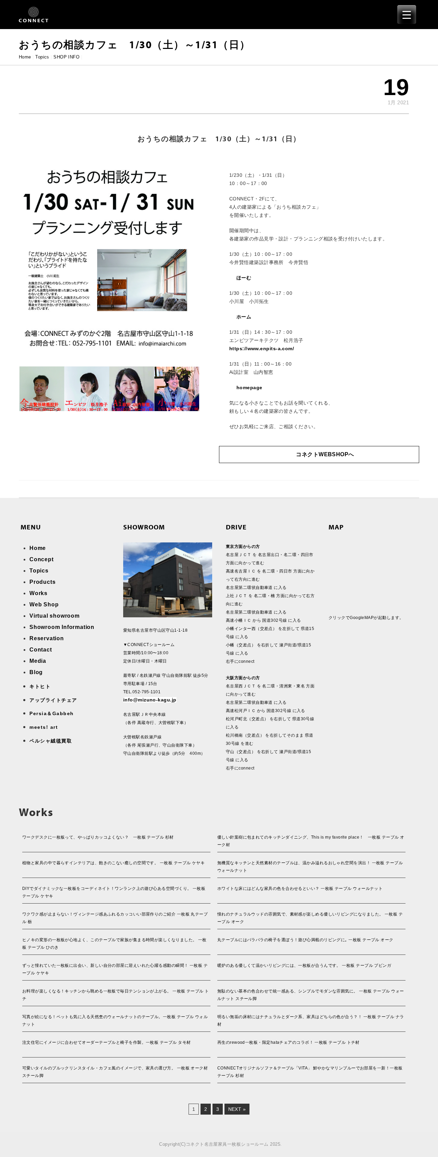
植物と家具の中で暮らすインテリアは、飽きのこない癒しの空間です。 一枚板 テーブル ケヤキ (113, 862)
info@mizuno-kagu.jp (150, 699)
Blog (36, 672)
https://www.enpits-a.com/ (261, 348)
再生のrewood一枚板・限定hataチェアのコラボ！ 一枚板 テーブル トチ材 (288, 1042)
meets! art (43, 727)
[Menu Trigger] (406, 14)
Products (42, 582)
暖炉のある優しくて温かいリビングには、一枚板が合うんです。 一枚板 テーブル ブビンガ (304, 965)
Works (38, 593)
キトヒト (40, 686)
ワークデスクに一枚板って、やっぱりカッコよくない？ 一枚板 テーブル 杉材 (98, 837)
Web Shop (44, 604)
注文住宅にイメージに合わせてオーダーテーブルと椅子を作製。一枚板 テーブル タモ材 (106, 1042)
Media (37, 661)
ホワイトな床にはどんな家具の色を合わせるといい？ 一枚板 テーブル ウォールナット (300, 888)
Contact (40, 650)
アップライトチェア (53, 700)
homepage (249, 387)
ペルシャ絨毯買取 (50, 741)
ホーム (243, 316)
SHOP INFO (66, 57)
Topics (42, 57)
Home (25, 57)
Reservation (46, 638)
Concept (41, 559)
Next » (237, 1109)
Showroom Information (61, 627)
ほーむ (243, 277)
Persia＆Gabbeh (51, 713)
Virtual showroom (54, 616)
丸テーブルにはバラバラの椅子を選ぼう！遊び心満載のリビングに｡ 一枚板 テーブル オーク (305, 939)
